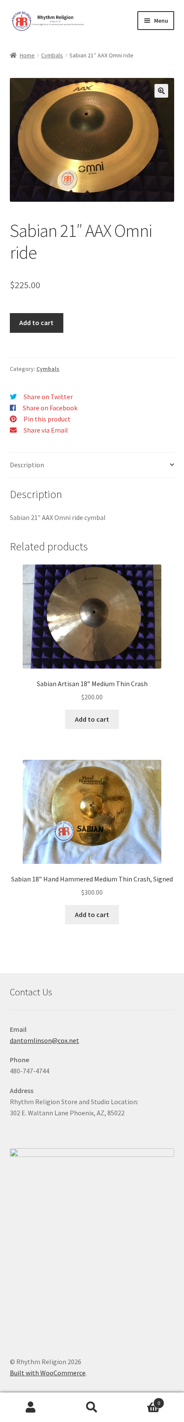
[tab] (92, 465)
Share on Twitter (48, 396)
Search (91, 1407)
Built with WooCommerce (48, 1372)
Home (27, 55)
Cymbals (52, 55)
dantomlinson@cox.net (44, 1040)
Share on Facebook (50, 407)
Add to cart (36, 322)
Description (27, 464)
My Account (30, 1407)
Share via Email (46, 430)
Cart (141, 1400)
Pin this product (47, 419)
